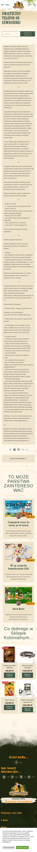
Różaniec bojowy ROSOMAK (27, 667)
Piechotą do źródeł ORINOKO (9, 667)
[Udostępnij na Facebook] (10, 450)
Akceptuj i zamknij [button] (22, 847)
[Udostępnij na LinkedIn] (18, 450)
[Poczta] (23, 450)
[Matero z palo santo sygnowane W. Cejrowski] (27, 688)
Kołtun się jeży (9, 700)
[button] (18, 459)
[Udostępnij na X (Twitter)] (14, 450)
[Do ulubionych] (16, 660)
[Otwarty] (5, 5)
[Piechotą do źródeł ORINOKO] (9, 654)
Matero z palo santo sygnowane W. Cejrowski (27, 701)
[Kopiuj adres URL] (27, 450)
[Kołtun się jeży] (9, 688)
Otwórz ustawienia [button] (9, 847)
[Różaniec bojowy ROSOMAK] (27, 654)
